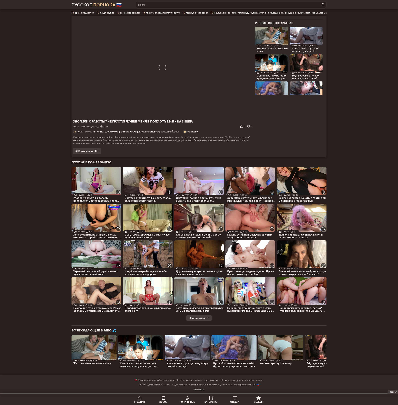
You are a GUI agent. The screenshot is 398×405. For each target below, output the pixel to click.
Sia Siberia (192, 132)
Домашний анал (170, 132)
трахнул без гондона (197, 12)
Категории (211, 401)
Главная (139, 401)
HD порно (98, 132)
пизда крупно (107, 12)
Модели (258, 401)
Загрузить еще (198, 318)
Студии (234, 401)
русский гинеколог (130, 12)
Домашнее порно (149, 132)
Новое (163, 401)
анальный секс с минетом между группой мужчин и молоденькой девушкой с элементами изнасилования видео (275, 12)
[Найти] (323, 4)
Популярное (187, 401)
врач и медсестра (84, 12)
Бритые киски (128, 132)
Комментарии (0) (87, 151)
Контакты (199, 389)
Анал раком (111, 132)
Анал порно (84, 132)
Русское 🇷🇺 (97, 4)
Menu (391, 392)
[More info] (118, 192)
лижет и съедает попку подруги (163, 12)
